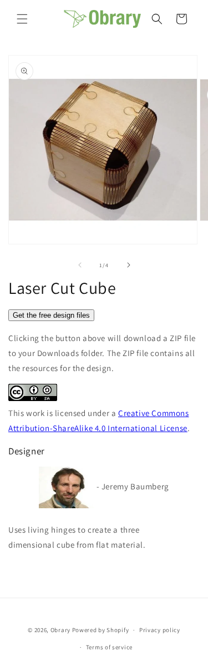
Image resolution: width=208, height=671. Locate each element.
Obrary (60, 630)
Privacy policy (159, 630)
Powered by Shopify (100, 630)
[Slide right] (128, 265)
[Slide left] (80, 265)
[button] (22, 19)
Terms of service (109, 647)
